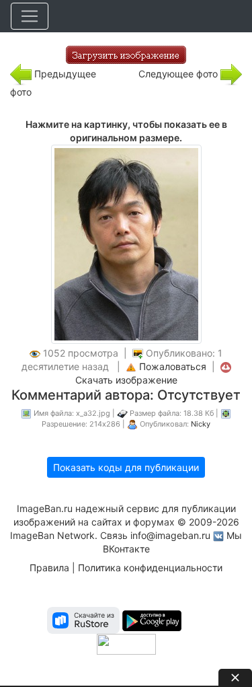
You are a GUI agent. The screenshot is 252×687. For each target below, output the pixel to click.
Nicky (200, 424)
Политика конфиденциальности (150, 567)
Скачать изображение (126, 380)
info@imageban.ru (170, 535)
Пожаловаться (172, 366)
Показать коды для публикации (126, 467)
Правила (49, 567)
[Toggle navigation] (29, 16)
